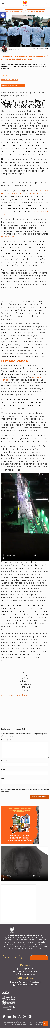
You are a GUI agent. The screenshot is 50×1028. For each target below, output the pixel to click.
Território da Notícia (35, 11)
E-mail (4, 769)
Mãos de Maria (9, 237)
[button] (2, 80)
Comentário (6, 740)
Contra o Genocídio (14, 11)
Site (2, 778)
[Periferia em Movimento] (25, 3)
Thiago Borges (21, 695)
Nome (4, 761)
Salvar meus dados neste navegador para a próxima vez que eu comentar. (25, 791)
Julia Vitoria (6, 695)
